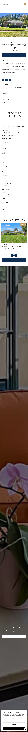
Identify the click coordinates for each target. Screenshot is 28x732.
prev (12, 255)
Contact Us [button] (14, 636)
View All (14, 260)
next (15, 255)
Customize (14, 724)
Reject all (14, 721)
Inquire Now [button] (14, 54)
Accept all (14, 728)
